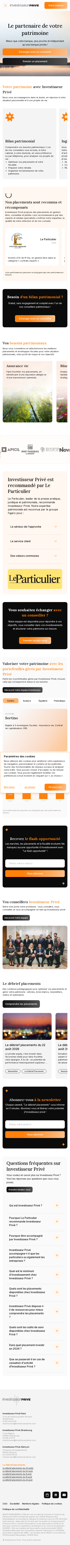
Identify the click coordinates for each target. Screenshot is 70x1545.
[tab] (11, 700)
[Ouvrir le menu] (5, 5)
